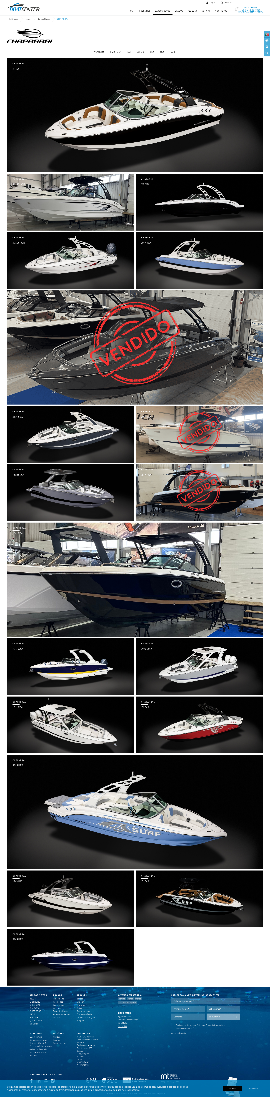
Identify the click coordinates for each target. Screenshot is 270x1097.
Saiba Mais (254, 1088)
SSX (152, 51)
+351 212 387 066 (250, 9)
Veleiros (56, 1008)
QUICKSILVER (36, 1020)
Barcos (80, 998)
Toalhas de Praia (84, 1014)
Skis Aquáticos (83, 1011)
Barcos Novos (162, 11)
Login (212, 3)
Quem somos (36, 1036)
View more (135, 115)
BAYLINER (34, 1017)
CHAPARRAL (35, 1008)
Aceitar (232, 1088)
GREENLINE (35, 1001)
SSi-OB (140, 51)
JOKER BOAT (35, 1011)
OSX (162, 51)
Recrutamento (59, 1043)
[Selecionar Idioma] (267, 34)
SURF (173, 51)
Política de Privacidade (206, 1025)
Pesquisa (228, 3)
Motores (57, 1017)
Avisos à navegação (128, 1002)
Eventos (56, 1040)
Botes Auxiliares (60, 1011)
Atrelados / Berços (61, 1014)
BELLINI (33, 998)
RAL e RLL (34, 1055)
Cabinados (58, 1001)
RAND (32, 1014)
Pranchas (81, 1005)
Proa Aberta (58, 998)
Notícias (206, 11)
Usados (179, 11)
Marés (138, 998)
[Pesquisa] (267, 53)
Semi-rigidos (58, 1005)
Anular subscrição (178, 1033)
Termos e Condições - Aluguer (86, 1019)
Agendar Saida (124, 1016)
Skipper (80, 1001)
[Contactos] (267, 47)
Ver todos (99, 51)
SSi (129, 51)
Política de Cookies (38, 1052)
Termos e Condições (39, 1043)
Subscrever (215, 1016)
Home (132, 11)
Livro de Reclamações (128, 1019)
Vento (130, 998)
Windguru (122, 1022)
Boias (79, 1008)
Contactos (221, 11)
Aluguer (192, 11)
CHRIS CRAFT (35, 1005)
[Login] (267, 41)
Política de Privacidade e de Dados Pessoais (41, 1048)
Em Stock (115, 51)
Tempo (122, 998)
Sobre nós (144, 11)
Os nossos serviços (38, 1040)
